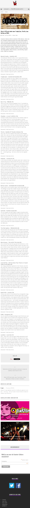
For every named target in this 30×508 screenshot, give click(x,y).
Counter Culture (12, 418)
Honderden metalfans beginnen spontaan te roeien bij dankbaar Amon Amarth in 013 (15, 369)
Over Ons (4, 501)
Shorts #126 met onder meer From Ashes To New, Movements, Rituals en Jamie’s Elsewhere (15, 377)
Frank (3, 35)
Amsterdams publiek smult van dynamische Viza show (15, 436)
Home (2, 11)
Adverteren (4, 504)
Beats (14, 35)
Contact (4, 499)
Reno (11, 438)
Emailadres (14, 461)
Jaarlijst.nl (4, 505)
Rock (16, 35)
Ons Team (4, 502)
